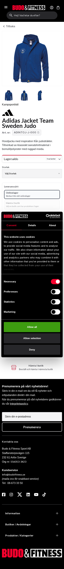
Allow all (32, 327)
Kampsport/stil (10, 104)
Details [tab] (32, 225)
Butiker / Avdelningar (18, 524)
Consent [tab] (11, 225)
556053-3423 (18, 461)
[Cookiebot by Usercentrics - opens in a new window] (46, 216)
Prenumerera (32, 427)
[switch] (55, 291)
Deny (32, 349)
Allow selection (32, 338)
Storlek (5, 167)
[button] (26, 132)
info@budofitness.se (13, 474)
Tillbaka (8, 26)
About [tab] (52, 225)
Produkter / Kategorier (19, 535)
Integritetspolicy (19, 403)
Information (12, 513)
